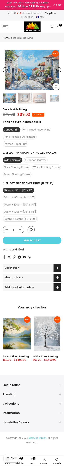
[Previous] (5, 69)
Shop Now (50, 13)
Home (6, 38)
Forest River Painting (16, 356)
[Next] (58, 69)
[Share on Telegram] (19, 257)
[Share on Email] (24, 257)
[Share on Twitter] (9, 257)
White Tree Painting (45, 356)
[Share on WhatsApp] (29, 257)
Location (28, 16)
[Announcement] (28, 5)
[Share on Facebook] (4, 257)
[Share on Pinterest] (14, 257)
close (58, 5)
